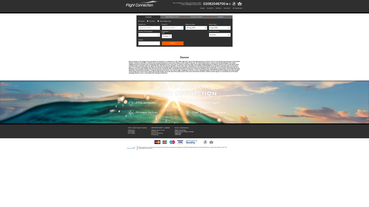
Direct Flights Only (165, 21)
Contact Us (154, 132)
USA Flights (131, 133)
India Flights (131, 132)
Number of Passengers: (145, 31)
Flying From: (142, 24)
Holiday (227, 8)
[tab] (148, 17)
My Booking (237, 8)
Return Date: (213, 24)
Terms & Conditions (157, 133)
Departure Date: (190, 24)
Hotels (218, 8)
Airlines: (140, 40)
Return (143, 21)
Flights (210, 8)
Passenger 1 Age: (165, 32)
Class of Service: (214, 31)
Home (202, 8)
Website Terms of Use (158, 130)
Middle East (131, 130)
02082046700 (214, 4)
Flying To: (165, 24)
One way (152, 21)
